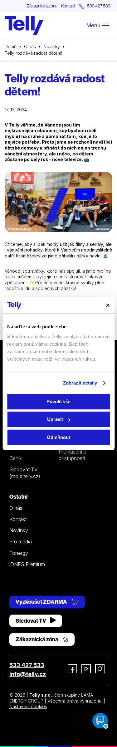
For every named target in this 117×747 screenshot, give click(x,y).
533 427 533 (26, 665)
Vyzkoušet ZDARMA (42, 601)
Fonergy (18, 553)
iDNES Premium (27, 564)
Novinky (51, 46)
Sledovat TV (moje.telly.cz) (24, 472)
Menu (93, 25)
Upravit (55, 419)
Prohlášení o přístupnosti (72, 455)
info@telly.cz (27, 674)
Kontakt (68, 6)
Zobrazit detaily (80, 382)
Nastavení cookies (28, 706)
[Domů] (24, 25)
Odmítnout (58, 437)
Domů (11, 46)
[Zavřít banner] (107, 305)
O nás (30, 46)
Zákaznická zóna (42, 6)
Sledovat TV (31, 620)
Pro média (20, 541)
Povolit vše (58, 401)
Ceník (15, 458)
